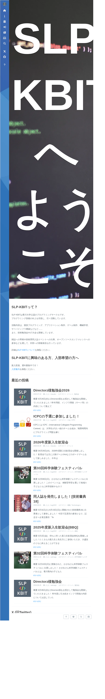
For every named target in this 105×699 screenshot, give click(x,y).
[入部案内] (4, 27)
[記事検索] (4, 43)
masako (53, 394)
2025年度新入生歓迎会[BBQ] (55, 527)
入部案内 (16, 369)
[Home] (4, 10)
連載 (69, 505)
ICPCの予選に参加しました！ (56, 416)
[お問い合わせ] (4, 64)
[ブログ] (4, 38)
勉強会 (76, 394)
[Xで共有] (81, 617)
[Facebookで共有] (88, 617)
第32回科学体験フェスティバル (57, 553)
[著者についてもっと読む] (4, 4)
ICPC (73, 420)
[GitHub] (4, 56)
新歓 (76, 531)
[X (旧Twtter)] (4, 51)
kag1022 (53, 420)
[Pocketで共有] (73, 617)
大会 (69, 420)
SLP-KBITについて (26, 350)
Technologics (76, 505)
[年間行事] (4, 21)
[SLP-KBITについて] (4, 16)
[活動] (4, 32)
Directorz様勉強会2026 (51, 390)
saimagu (53, 557)
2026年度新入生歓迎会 (50, 442)
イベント (70, 394)
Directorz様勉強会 (47, 581)
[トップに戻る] (66, 617)
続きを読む (37, 410)
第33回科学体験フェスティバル (57, 468)
